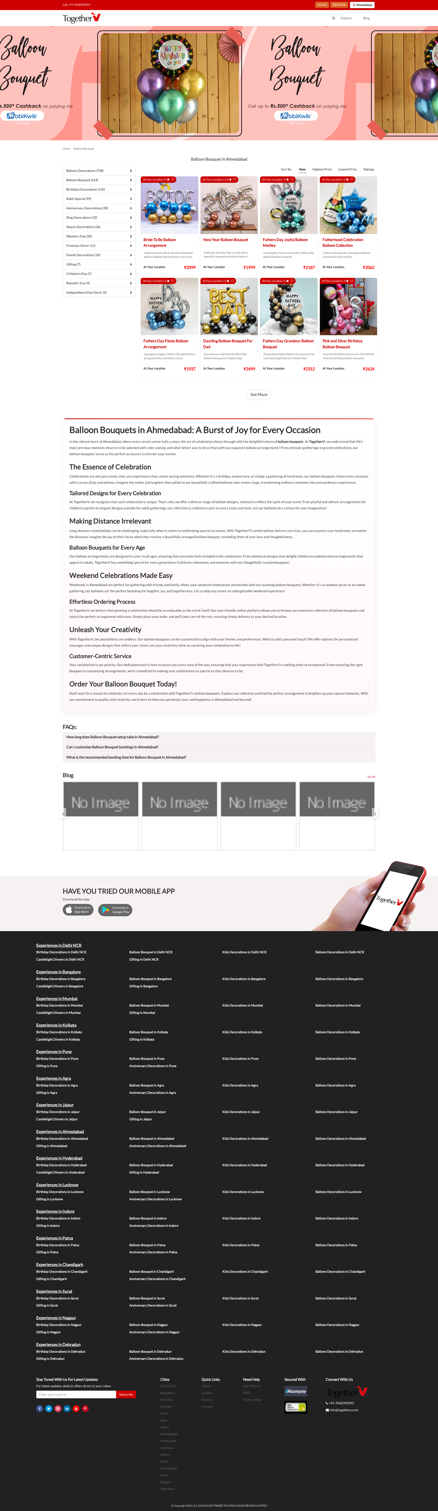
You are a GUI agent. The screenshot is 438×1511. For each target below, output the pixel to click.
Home (66, 148)
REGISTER (339, 4)
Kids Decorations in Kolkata (242, 1032)
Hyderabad (168, 1441)
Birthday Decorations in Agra (57, 1085)
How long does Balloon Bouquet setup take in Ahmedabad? (112, 737)
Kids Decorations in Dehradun (244, 1351)
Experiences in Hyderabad (59, 1157)
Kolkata (165, 1406)
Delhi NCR (168, 1386)
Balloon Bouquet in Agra (146, 1085)
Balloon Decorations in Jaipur (336, 1112)
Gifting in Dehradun (50, 1358)
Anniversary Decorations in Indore (153, 1225)
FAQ (246, 1393)
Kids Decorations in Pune (240, 1058)
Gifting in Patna (47, 1252)
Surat (164, 1475)
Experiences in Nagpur (56, 1317)
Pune (164, 1413)
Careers (207, 1393)
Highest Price (322, 169)
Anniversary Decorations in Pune (152, 1066)
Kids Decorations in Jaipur (241, 1112)
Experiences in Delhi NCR (59, 945)
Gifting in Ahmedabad (51, 1146)
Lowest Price (348, 169)
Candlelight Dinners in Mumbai (58, 1012)
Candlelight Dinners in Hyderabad (60, 1172)
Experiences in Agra (53, 1078)
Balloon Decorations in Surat (335, 1298)
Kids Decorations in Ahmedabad (245, 1138)
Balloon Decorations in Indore (336, 1218)
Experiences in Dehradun (58, 1344)
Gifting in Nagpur (48, 1332)
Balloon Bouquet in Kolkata (148, 1032)
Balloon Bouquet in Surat (147, 1298)
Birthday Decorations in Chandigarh (62, 1271)
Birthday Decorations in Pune (57, 1058)
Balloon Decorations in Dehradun (339, 1351)
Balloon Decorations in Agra (335, 1085)
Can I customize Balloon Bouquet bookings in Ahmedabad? (112, 747)
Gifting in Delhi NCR (144, 959)
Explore (346, 18)
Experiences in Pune (54, 1051)
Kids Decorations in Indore (241, 1218)
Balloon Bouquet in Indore (148, 1218)
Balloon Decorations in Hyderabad (340, 1165)
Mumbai (166, 1400)
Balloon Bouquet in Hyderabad (151, 1165)
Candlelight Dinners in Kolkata (58, 1039)
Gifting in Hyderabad (144, 1172)
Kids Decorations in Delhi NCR (244, 952)
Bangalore (167, 1393)
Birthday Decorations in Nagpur (59, 1325)
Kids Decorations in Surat (240, 1298)
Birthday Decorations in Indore (58, 1218)
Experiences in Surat (54, 1291)
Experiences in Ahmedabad (60, 1131)
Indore (165, 1454)
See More (258, 394)
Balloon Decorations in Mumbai (338, 1005)
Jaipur (164, 1427)
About (206, 1386)
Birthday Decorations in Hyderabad (61, 1165)
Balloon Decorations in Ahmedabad (340, 1138)
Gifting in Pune (46, 1066)
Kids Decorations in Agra (240, 1085)
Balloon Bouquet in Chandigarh (151, 1271)
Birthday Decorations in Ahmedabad (62, 1138)
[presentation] (62, 813)
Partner (207, 1400)
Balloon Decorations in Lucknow (338, 1192)
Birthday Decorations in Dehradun (60, 1351)
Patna (164, 1461)
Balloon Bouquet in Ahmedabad (151, 1138)
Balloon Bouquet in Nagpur (148, 1325)
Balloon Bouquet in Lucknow (149, 1192)
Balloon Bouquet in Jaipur (147, 1112)
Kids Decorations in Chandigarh (245, 1271)
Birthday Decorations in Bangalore (60, 979)
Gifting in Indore (48, 1225)
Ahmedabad (168, 1434)
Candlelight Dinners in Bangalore (59, 986)
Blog (366, 18)
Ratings (369, 169)
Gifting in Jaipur (140, 1119)
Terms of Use (252, 1400)
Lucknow (166, 1448)
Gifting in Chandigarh (51, 1279)
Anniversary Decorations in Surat (153, 1305)
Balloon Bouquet (84, 148)
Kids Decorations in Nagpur (242, 1325)
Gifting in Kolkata (141, 1039)
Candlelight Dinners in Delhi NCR (60, 959)
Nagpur (165, 1482)
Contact (207, 1406)
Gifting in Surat (47, 1305)
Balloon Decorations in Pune (335, 1058)
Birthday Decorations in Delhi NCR (61, 952)
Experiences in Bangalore (58, 971)
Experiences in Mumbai (57, 998)
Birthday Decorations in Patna (57, 1245)
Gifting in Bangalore (143, 986)
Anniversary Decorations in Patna (153, 1252)
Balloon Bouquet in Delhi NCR (150, 952)
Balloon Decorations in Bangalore (339, 979)
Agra (163, 1420)
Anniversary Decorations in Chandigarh (157, 1279)
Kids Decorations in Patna (240, 1245)
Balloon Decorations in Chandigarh (340, 1271)
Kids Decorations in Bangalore (244, 979)
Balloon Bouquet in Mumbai (149, 1005)
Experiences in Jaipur (55, 1104)
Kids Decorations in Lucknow (243, 1192)
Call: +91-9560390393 (76, 4)
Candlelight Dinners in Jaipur (57, 1119)
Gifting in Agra (46, 1092)
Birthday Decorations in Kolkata (59, 1032)
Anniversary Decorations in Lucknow (155, 1199)
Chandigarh (168, 1468)
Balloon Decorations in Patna (336, 1245)
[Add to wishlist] (172, 179)
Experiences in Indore (55, 1211)
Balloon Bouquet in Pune (146, 1058)
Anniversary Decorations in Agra (152, 1092)
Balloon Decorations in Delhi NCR (339, 952)
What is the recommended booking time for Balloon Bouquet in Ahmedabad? (126, 757)
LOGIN (322, 4)
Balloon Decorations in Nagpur (337, 1325)
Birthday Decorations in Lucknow (60, 1192)
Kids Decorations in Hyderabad (244, 1165)
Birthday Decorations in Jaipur (58, 1112)
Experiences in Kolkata (56, 1025)
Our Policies (252, 1386)
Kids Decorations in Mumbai (242, 1005)
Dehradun (167, 1489)
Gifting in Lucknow (49, 1199)
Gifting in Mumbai (142, 1012)
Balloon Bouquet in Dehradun (150, 1351)
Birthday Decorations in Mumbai (59, 1005)
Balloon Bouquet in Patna (147, 1245)
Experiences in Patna (54, 1237)
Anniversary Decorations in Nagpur (154, 1332)
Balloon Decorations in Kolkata (337, 1032)
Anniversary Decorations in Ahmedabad (157, 1146)
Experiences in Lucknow (57, 1184)
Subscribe (126, 1394)
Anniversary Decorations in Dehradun (156, 1358)
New (302, 169)
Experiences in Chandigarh (59, 1264)
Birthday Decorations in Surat (57, 1298)
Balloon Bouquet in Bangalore (150, 979)
